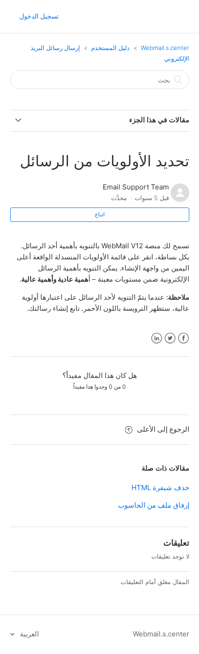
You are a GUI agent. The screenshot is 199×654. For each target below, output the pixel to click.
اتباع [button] (100, 214)
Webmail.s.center (165, 47)
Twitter (170, 338)
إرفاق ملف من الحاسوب (153, 505)
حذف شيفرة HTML (160, 487)
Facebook (183, 338)
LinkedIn (156, 338)
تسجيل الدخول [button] (39, 16)
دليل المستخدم (110, 47)
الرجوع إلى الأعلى (163, 429)
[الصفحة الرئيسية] (155, 21)
